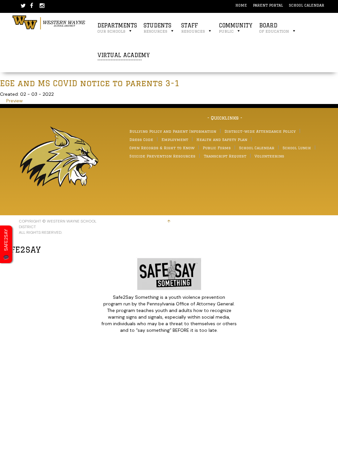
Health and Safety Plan (221, 139)
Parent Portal (268, 5)
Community (236, 27)
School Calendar (306, 5)
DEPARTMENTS (117, 27)
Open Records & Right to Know (161, 148)
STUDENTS (157, 27)
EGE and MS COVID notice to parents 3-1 (90, 83)
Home (241, 5)
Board (274, 27)
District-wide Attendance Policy (260, 131)
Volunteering (269, 156)
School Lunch (297, 148)
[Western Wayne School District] (49, 22)
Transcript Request (225, 156)
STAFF (193, 27)
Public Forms (217, 148)
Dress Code (141, 139)
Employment (174, 139)
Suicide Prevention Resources (162, 156)
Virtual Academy (123, 57)
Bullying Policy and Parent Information (172, 131)
